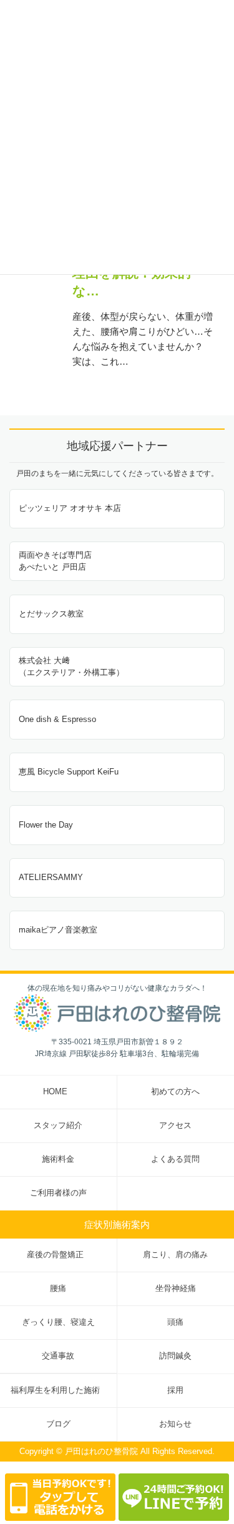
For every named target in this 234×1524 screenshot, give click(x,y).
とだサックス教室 (51, 613)
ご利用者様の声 (58, 1193)
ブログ (58, 1424)
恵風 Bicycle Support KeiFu (69, 771)
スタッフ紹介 (58, 1125)
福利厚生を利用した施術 (55, 1390)
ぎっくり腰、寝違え (58, 1322)
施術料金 (58, 1159)
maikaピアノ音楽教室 (58, 929)
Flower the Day (46, 824)
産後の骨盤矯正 (55, 1254)
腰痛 (58, 1288)
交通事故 (58, 1356)
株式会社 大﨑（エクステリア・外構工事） (71, 666)
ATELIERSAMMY (51, 877)
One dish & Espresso (57, 719)
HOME (55, 1091)
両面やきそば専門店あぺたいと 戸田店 (55, 561)
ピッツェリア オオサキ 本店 (70, 508)
